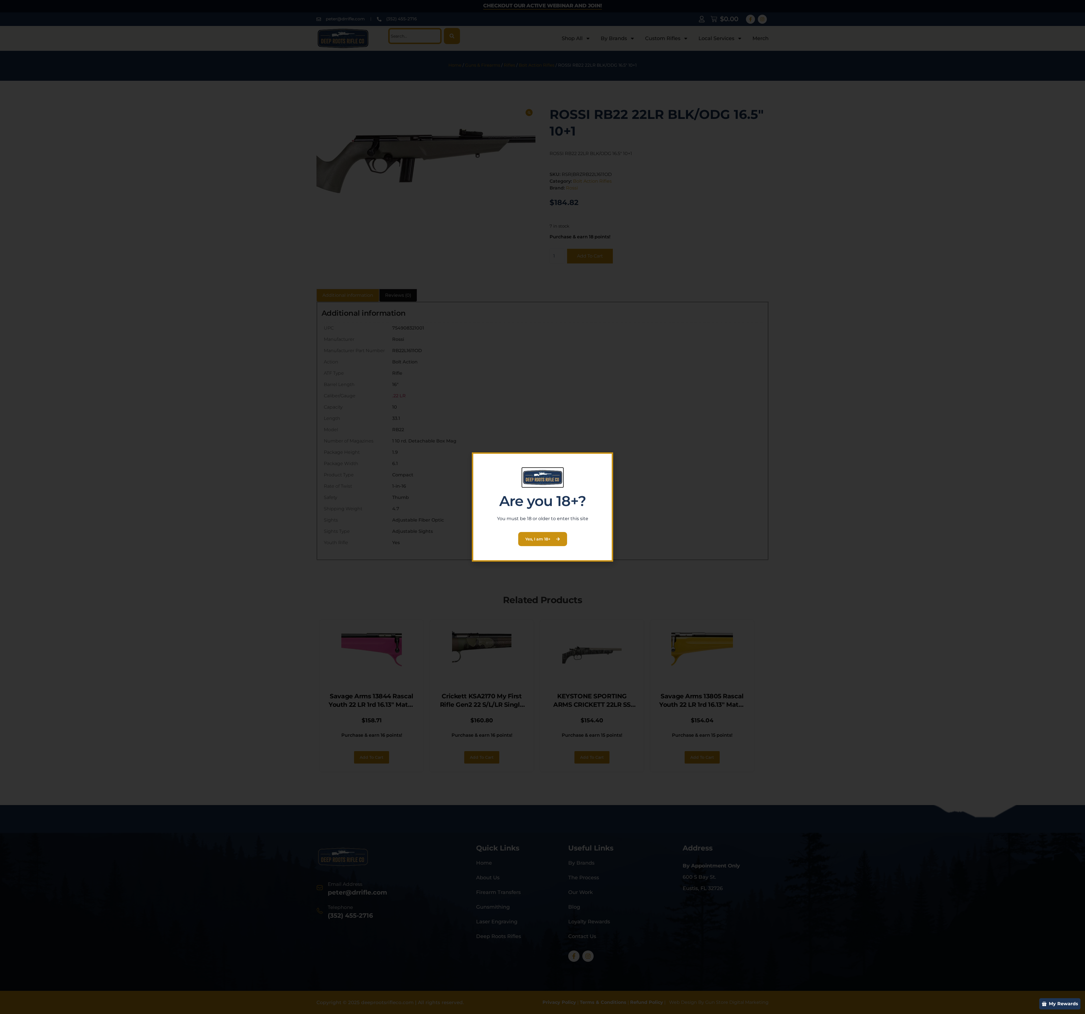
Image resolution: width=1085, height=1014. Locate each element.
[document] (542, 507)
